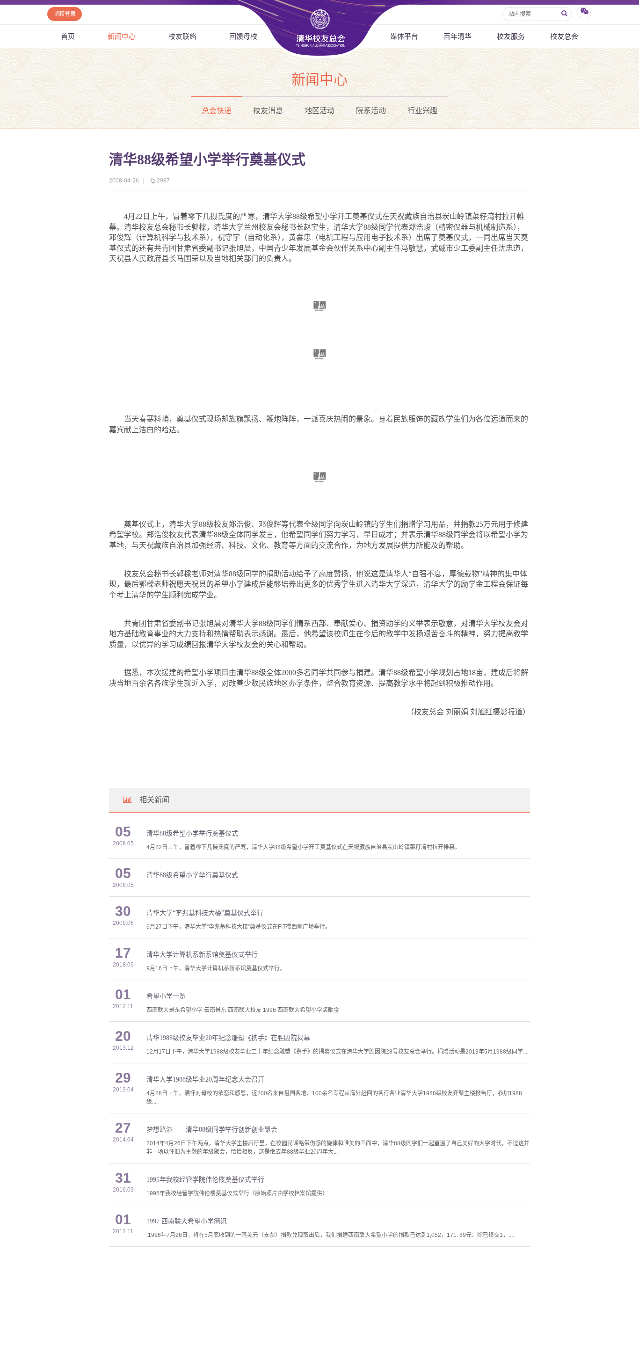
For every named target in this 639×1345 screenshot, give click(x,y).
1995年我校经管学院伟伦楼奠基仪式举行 (205, 1179)
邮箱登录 (64, 14)
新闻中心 (122, 36)
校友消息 (268, 111)
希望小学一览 (166, 996)
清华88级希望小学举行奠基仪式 (192, 833)
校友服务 (511, 36)
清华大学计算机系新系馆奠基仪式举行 (202, 954)
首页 (68, 36)
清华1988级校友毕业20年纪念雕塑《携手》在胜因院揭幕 (228, 1037)
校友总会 (564, 36)
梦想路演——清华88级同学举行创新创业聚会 (211, 1129)
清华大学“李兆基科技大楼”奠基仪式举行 (204, 912)
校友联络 (182, 36)
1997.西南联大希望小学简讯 (186, 1221)
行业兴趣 (422, 111)
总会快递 (217, 111)
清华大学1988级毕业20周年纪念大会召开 (205, 1079)
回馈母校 (243, 36)
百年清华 (457, 36)
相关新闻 (154, 800)
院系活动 (371, 111)
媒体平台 (404, 36)
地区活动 (319, 111)
